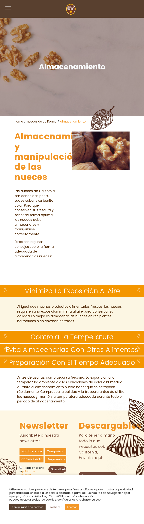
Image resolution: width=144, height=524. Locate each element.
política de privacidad (27, 473)
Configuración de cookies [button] (27, 507)
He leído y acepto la (32, 471)
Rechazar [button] (56, 507)
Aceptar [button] (72, 507)
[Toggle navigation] (8, 8)
